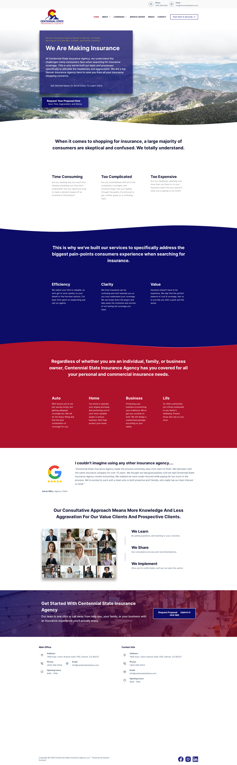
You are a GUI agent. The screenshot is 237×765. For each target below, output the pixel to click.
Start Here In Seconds (183, 17)
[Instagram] (188, 759)
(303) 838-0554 (161, 5)
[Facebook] (181, 759)
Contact (162, 17)
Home (96, 17)
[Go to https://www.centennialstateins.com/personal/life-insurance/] (174, 406)
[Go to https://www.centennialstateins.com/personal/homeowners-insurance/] (100, 408)
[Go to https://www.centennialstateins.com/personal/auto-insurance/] (63, 410)
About (105, 17)
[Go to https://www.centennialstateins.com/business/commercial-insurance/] (137, 410)
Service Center (137, 17)
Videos (151, 17)
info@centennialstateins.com (187, 5)
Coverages (119, 17)
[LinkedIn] (195, 759)
